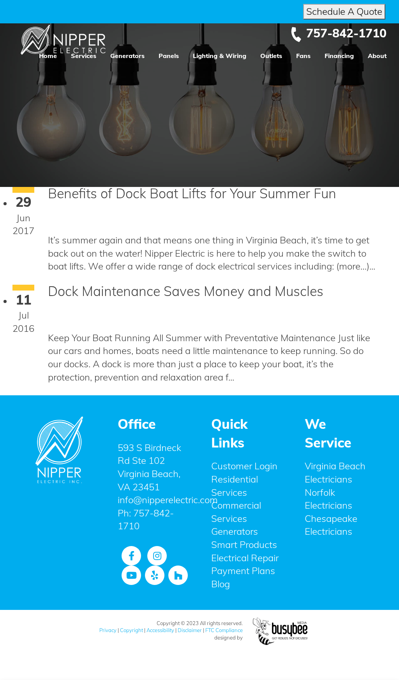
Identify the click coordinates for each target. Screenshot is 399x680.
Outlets (271, 56)
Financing (339, 56)
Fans (303, 56)
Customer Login (244, 466)
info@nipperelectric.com (168, 500)
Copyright (131, 630)
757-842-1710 (346, 33)
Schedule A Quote (344, 11)
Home (48, 56)
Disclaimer (190, 630)
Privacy (108, 630)
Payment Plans (243, 570)
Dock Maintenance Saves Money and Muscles (185, 291)
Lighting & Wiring (219, 56)
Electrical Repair (245, 558)
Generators (127, 56)
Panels (169, 56)
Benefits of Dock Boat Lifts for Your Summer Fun (192, 193)
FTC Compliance (224, 630)
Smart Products (244, 544)
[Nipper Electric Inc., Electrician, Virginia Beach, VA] (59, 534)
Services (83, 56)
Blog (220, 584)
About (377, 56)
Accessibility (160, 630)
